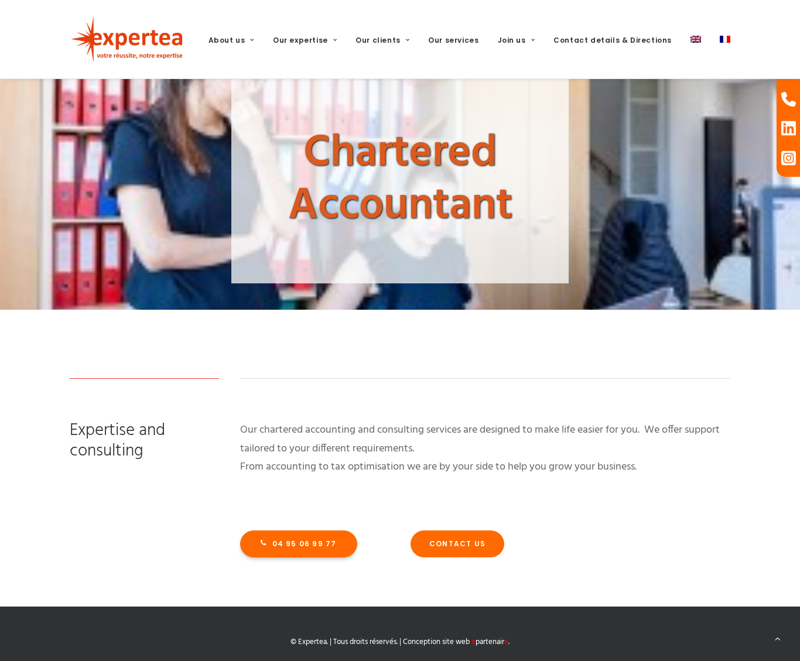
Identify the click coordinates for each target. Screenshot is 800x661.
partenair (489, 642)
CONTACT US (457, 544)
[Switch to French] (721, 39)
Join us (512, 40)
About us (226, 40)
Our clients (378, 40)
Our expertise (300, 40)
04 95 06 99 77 (304, 544)
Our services (453, 40)
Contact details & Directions (612, 40)
